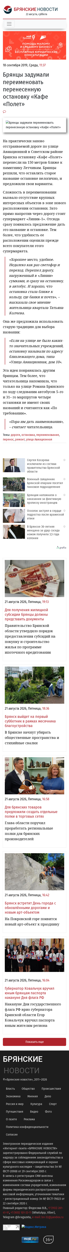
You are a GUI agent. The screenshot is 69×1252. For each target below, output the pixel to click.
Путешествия (14, 1111)
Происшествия (51, 1088)
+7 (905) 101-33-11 (21, 1212)
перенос (8, 439)
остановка (28, 435)
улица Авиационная (39, 439)
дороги (15, 435)
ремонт (20, 439)
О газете (11, 1119)
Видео (34, 1111)
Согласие (12, 1134)
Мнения (32, 1096)
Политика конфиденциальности (27, 1127)
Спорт (53, 1104)
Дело (48, 1096)
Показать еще (34, 1042)
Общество (28, 1088)
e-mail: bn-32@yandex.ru (47, 1217)
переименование (47, 435)
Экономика (13, 1096)
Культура (36, 1104)
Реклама (29, 1119)
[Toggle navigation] (9, 24)
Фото (48, 1111)
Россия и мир (15, 1104)
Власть (10, 1088)
